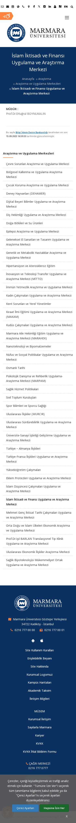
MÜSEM (39, 711)
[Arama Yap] (72, 7)
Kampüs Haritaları (39, 682)
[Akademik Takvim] (13, 6)
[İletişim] (23, 6)
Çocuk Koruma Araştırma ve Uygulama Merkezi (37, 185)
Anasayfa (28, 79)
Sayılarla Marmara (39, 727)
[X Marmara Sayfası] (39, 6)
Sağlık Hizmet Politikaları (22, 389)
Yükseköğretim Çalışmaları (23, 470)
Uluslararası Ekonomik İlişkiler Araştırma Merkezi (38, 552)
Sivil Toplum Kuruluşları (21, 397)
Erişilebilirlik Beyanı (39, 658)
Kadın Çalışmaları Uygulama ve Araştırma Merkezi (39, 295)
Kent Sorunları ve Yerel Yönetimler (28, 304)
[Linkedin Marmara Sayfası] (50, 6)
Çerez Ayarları (25, 808)
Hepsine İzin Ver (54, 808)
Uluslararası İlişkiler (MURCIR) (25, 414)
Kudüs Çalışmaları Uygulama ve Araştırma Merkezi (39, 325)
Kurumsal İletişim (39, 719)
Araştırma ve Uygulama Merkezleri (38, 84)
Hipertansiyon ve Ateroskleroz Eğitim (30, 266)
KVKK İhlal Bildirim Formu (39, 751)
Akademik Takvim (39, 690)
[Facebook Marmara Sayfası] (34, 6)
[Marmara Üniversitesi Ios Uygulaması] (42, 640)
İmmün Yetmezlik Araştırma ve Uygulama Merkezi (39, 287)
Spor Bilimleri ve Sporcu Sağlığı (26, 406)
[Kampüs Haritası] (29, 6)
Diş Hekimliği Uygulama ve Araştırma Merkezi (36, 215)
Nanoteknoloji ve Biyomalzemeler (28, 346)
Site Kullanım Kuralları (39, 650)
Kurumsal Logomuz (40, 674)
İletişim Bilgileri (39, 699)
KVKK (39, 743)
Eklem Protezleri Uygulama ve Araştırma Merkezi (38, 478)
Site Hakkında (39, 666)
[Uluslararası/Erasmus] (18, 6)
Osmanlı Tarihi (15, 368)
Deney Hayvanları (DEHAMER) (26, 193)
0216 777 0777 (38, 768)
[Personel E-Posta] (7, 6)
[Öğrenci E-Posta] (2, 6)
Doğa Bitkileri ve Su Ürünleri (24, 223)
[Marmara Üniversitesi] (36, 33)
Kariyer (39, 735)
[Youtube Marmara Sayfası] (55, 6)
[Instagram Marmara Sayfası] (44, 6)
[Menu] (67, 16)
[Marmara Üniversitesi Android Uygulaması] (33, 640)
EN (66, 6)
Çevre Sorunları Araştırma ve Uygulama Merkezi (37, 164)
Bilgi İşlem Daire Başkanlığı (32, 132)
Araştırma (44, 79)
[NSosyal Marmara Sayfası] (60, 6)
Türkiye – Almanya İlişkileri (23, 448)
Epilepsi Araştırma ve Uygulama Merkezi (32, 231)
